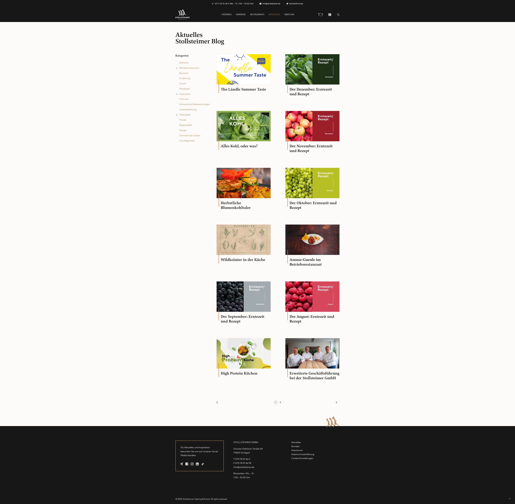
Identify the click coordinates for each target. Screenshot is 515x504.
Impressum (297, 450)
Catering (226, 14)
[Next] (336, 403)
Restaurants (257, 14)
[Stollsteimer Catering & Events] (182, 15)
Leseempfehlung (188, 109)
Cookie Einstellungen (302, 458)
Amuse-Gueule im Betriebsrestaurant (306, 262)
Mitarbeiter (185, 114)
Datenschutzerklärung (302, 454)
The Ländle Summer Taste (243, 89)
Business (183, 73)
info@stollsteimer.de (271, 3)
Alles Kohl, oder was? (239, 146)
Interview (184, 99)
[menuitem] (232, 3)
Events (182, 83)
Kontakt (295, 446)
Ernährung (184, 78)
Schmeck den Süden (189, 135)
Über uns (289, 14)
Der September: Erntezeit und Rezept (242, 319)
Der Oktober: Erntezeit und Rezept (313, 205)
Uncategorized (186, 140)
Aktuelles (274, 14)
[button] (338, 14)
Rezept (183, 130)
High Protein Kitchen (239, 373)
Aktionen (184, 62)
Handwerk (184, 88)
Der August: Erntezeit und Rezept (312, 319)
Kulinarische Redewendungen (194, 104)
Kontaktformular (296, 3)
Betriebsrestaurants (189, 68)
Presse (182, 119)
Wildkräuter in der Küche (243, 259)
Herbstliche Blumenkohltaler (236, 205)
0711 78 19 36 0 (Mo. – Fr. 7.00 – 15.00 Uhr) (234, 3)
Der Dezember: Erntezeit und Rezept (311, 92)
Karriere (241, 14)
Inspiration (184, 94)
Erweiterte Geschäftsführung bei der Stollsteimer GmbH (314, 376)
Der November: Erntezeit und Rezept (311, 148)
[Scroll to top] (509, 498)
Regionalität (185, 125)
